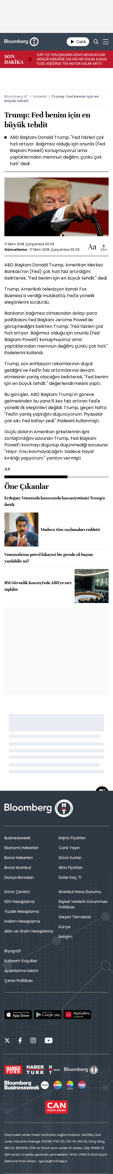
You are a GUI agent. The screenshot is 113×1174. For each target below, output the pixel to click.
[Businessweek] (26, 1085)
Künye (64, 927)
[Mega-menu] (106, 42)
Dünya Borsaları (19, 877)
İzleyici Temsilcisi (75, 917)
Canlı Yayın (69, 848)
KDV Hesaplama (19, 901)
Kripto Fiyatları (72, 838)
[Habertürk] (13, 1069)
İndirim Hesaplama (22, 921)
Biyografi (12, 951)
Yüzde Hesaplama (21, 911)
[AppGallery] (77, 1014)
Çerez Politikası (18, 980)
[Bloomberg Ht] (81, 1069)
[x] (7, 1041)
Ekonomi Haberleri (21, 848)
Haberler (40, 96)
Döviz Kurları (70, 857)
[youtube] (48, 1041)
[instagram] (33, 1041)
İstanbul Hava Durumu (80, 891)
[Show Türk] (70, 1085)
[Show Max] (82, 1085)
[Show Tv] (57, 1085)
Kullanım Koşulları (20, 961)
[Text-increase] (92, 247)
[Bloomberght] (21, 41)
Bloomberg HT (16, 96)
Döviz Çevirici (17, 891)
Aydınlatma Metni (21, 970)
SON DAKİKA (13, 59)
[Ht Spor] (54, 1069)
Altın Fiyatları (71, 867)
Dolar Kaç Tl (70, 877)
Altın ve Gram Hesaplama (28, 931)
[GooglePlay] (47, 1014)
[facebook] (20, 1041)
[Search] (96, 42)
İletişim (65, 936)
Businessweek (17, 838)
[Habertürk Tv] (35, 1069)
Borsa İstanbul (17, 867)
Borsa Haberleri (18, 857)
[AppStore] (18, 1014)
